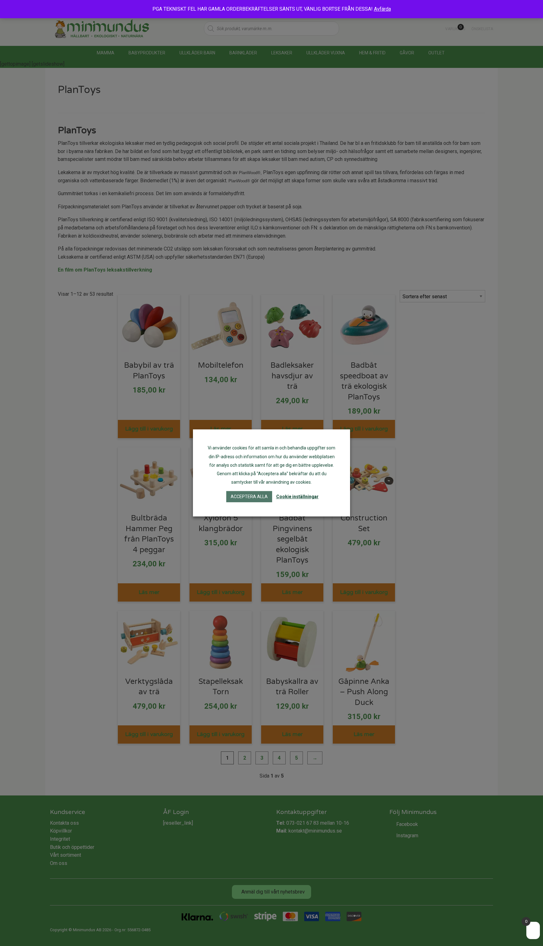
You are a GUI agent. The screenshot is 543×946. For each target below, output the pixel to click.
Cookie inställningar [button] (297, 496)
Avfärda (382, 9)
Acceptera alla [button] (249, 496)
